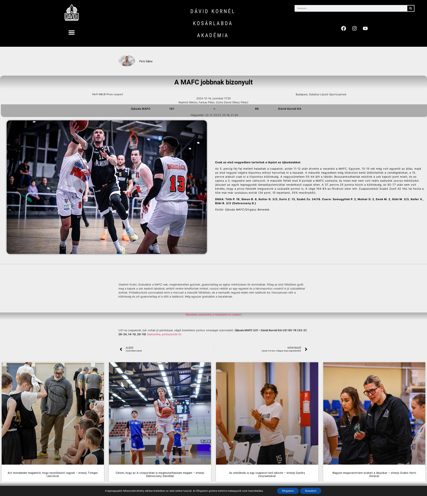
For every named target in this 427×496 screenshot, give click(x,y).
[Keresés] (410, 8)
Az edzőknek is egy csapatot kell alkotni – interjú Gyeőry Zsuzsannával (267, 474)
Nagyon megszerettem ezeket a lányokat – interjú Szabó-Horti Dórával (374, 474)
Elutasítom (310, 490)
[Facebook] (344, 28)
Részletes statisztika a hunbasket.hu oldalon (214, 314)
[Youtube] (365, 28)
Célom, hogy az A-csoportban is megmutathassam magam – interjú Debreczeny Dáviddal (160, 474)
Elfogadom (288, 490)
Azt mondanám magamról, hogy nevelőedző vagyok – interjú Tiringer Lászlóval (53, 474)
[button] (72, 32)
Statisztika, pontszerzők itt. (164, 334)
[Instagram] (354, 28)
